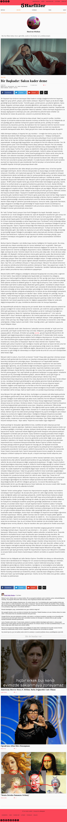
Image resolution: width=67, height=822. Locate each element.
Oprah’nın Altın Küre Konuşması (15, 746)
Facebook (1, 1)
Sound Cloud (16, 820)
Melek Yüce (3, 748)
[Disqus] (33, 613)
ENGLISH (64, 1)
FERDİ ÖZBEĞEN (4, 87)
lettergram (42, 811)
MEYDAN (3, 10)
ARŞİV (42, 1)
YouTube (8, 820)
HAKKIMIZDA (5, 815)
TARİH (49, 10)
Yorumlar (29, 815)
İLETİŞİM (57, 1)
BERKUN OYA (4, 86)
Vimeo (11, 820)
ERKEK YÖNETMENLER (22, 86)
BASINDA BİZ (49, 1)
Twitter (4, 1)
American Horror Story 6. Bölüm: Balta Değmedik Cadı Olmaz (28, 689)
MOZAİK (15, 87)
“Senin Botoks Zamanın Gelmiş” (15, 795)
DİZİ (16, 86)
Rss (8, 1)
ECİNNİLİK (34, 10)
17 (45, 85)
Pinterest (13, 820)
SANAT (64, 10)
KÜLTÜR (18, 10)
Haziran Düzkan (33, 32)
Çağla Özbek (4, 692)
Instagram (6, 1)
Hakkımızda (36, 1)
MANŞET (11, 87)
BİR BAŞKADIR (11, 86)
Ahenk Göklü (4, 798)
